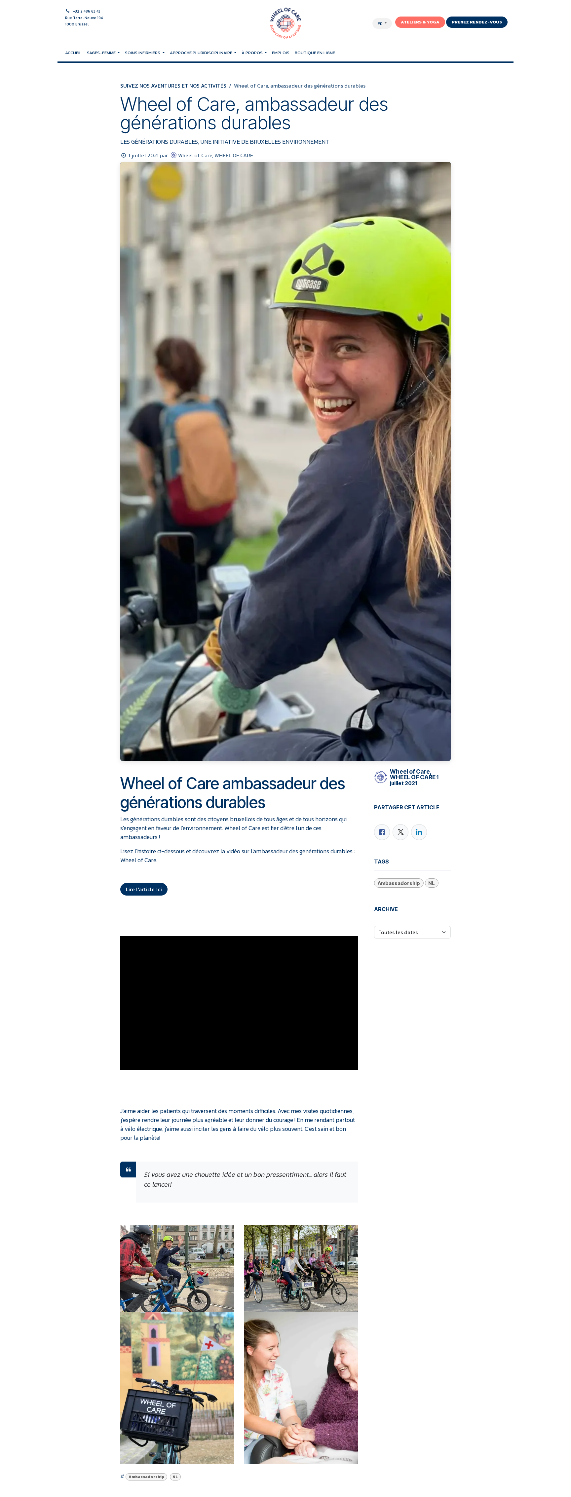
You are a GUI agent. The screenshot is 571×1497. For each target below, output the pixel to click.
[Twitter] (400, 832)
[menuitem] (73, 53)
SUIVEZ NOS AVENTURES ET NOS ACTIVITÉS (173, 86)
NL (175, 1477)
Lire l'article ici (144, 889)
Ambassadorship (146, 1477)
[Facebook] (382, 832)
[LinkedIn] (419, 832)
